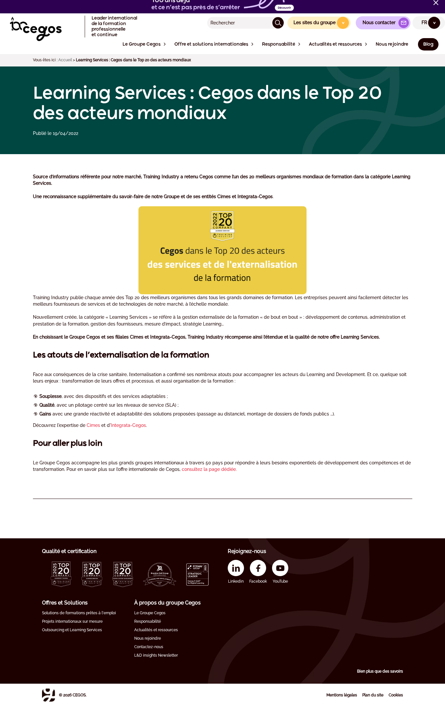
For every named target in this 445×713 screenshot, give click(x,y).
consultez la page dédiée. (209, 469)
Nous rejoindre (147, 638)
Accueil (65, 60)
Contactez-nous (148, 647)
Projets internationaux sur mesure (72, 621)
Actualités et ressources (156, 630)
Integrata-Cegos (128, 425)
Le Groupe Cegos (149, 613)
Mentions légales (341, 695)
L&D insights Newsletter (156, 655)
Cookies (396, 695)
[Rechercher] (278, 22)
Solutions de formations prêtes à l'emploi (79, 613)
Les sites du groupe (319, 22)
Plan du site (372, 695)
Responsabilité (147, 621)
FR (429, 22)
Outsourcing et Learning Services (72, 630)
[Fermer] (435, 2)
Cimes (94, 425)
